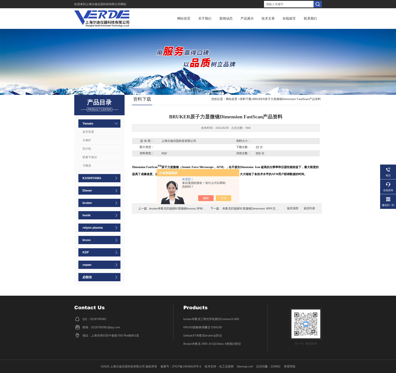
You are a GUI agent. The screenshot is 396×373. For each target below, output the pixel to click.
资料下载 (245, 99)
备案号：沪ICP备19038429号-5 (180, 366)
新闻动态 (226, 18)
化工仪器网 (226, 366)
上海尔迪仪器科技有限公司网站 (106, 4)
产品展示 (247, 18)
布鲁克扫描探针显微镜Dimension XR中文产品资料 (254, 208)
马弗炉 (86, 140)
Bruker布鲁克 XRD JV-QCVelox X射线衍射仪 (212, 343)
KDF (85, 252)
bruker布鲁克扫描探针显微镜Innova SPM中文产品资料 (184, 208)
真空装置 (88, 131)
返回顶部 (292, 208)
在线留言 (289, 18)
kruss (86, 240)
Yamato (87, 123)
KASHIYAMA (91, 178)
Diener (87, 190)
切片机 (86, 148)
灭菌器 (86, 165)
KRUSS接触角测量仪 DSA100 (202, 327)
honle (86, 215)
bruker (87, 203)
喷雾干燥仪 (89, 157)
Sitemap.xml (245, 366)
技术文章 (268, 18)
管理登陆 (289, 366)
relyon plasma (92, 227)
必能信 (87, 277)
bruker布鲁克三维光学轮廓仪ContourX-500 (211, 319)
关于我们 (204, 18)
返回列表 (309, 208)
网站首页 (183, 18)
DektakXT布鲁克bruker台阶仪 (202, 335)
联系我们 (310, 18)
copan (86, 264)
